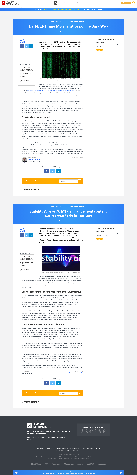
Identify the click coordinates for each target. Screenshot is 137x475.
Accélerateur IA (66, 9)
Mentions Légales (61, 448)
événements (81, 3)
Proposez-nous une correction (76, 159)
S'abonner (126, 3)
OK (79, 181)
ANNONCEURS (50, 448)
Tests (84, 9)
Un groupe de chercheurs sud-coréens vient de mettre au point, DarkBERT (51, 91)
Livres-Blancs (100, 3)
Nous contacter (41, 448)
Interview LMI (91, 9)
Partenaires (111, 3)
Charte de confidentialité (74, 448)
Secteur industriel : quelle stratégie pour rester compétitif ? (26, 75)
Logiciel (65, 22)
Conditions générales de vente (91, 448)
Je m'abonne (99, 50)
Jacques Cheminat (34, 159)
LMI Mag (99, 9)
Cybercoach (76, 9)
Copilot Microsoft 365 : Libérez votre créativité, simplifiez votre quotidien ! (26, 69)
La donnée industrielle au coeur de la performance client (26, 80)
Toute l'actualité (56, 22)
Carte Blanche (54, 9)
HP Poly (46, 9)
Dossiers (72, 3)
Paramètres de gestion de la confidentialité (68, 450)
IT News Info (54, 436)
